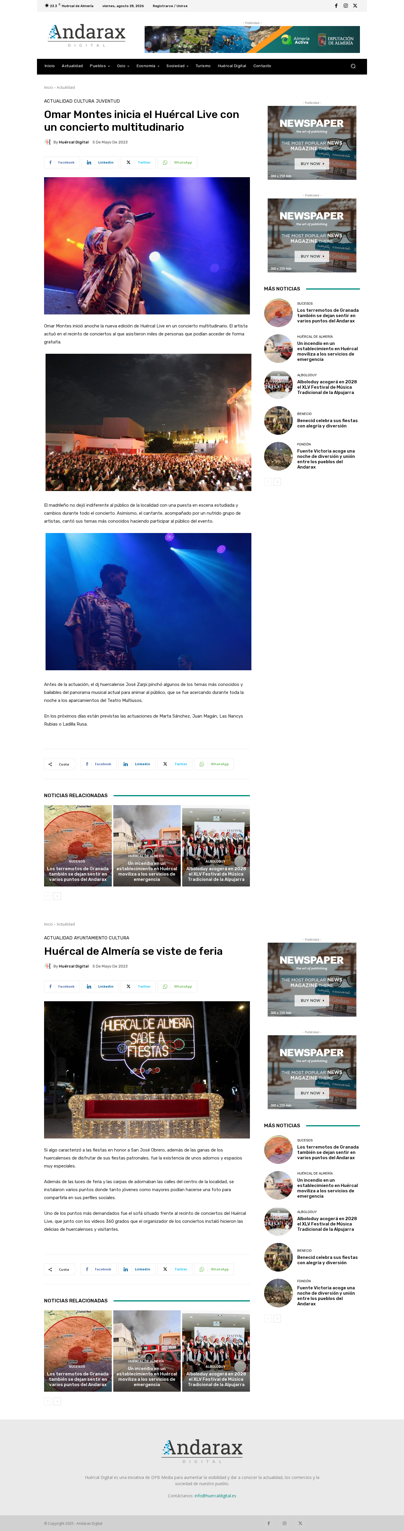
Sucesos (77, 861)
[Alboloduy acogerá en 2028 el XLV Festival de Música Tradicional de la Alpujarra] (216, 845)
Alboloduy (215, 861)
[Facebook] (336, 6)
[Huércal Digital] (49, 142)
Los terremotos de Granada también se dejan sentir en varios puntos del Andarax (78, 874)
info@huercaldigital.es (215, 1495)
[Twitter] (355, 6)
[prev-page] (47, 896)
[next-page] (57, 896)
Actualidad (66, 87)
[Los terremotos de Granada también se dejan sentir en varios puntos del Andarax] (78, 845)
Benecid (304, 414)
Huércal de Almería (146, 856)
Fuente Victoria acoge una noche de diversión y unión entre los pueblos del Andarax (326, 459)
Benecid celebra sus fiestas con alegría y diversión (327, 423)
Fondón (304, 444)
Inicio (48, 87)
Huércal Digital (74, 142)
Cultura (84, 101)
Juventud (108, 101)
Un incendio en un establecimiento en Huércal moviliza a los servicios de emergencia (147, 871)
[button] (353, 66)
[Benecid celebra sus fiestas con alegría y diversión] (278, 420)
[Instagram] (345, 6)
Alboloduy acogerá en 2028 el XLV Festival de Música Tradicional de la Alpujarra (216, 874)
